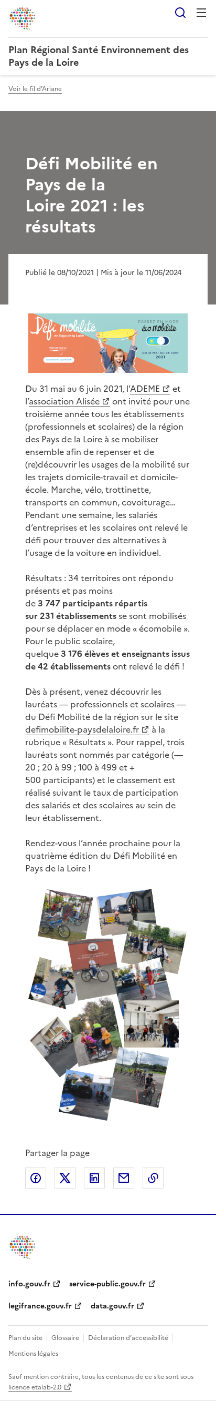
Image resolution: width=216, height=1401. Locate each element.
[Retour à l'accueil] (23, 1247)
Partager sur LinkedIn (94, 1178)
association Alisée (64, 401)
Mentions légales (33, 1353)
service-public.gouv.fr (107, 1284)
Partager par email (123, 1178)
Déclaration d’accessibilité (128, 1338)
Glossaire (65, 1338)
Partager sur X (65, 1178)
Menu (201, 12)
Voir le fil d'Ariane (35, 89)
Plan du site (25, 1338)
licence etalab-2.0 (34, 1387)
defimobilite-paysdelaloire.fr (82, 729)
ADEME (145, 388)
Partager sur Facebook (35, 1178)
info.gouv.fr (29, 1284)
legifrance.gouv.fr (40, 1306)
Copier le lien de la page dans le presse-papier (153, 1178)
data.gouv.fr (112, 1306)
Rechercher (180, 12)
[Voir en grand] (108, 343)
